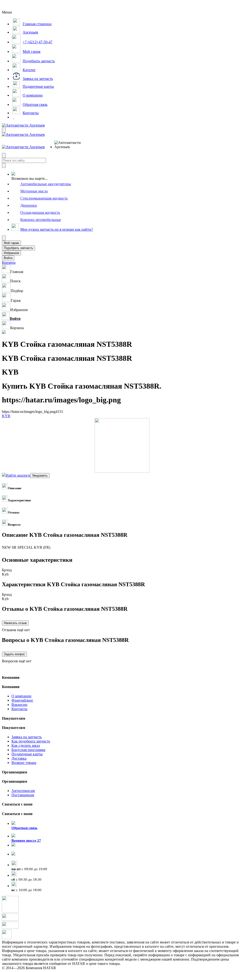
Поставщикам (22, 795)
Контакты (19, 709)
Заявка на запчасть (26, 737)
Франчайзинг (22, 700)
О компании (21, 696)
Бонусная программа (28, 750)
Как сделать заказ (25, 745)
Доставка (18, 758)
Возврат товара (23, 763)
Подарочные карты (27, 754)
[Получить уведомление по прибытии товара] (40, 475)
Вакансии (19, 705)
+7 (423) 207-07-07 (26, 858)
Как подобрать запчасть (30, 741)
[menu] (70, 145)
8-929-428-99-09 (24, 849)
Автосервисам (23, 791)
